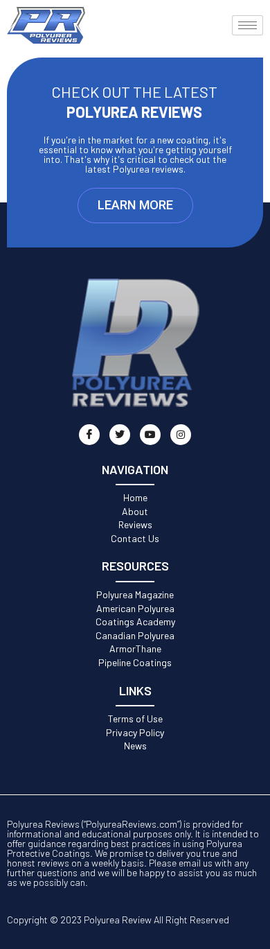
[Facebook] (89, 434)
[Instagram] (180, 434)
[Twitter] (119, 434)
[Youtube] (150, 434)
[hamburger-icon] (247, 25)
